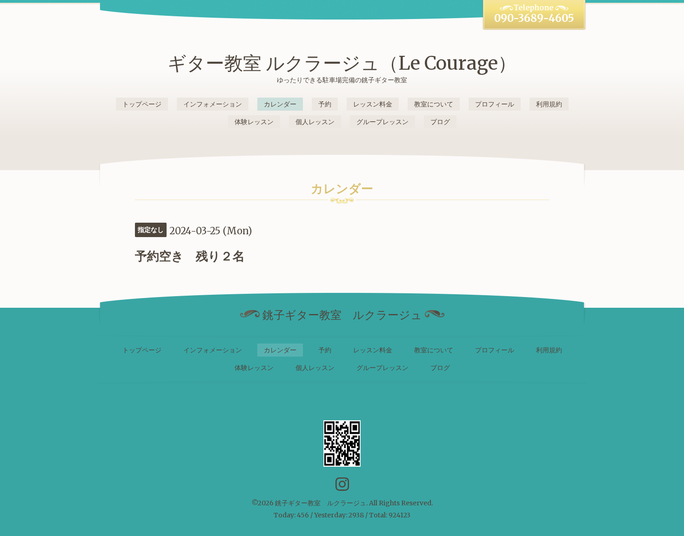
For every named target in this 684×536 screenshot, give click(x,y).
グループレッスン (382, 122)
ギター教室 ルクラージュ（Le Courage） (342, 63)
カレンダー (280, 104)
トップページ (141, 104)
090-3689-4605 (534, 18)
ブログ (440, 122)
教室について (433, 104)
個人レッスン (315, 122)
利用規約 (549, 104)
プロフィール (494, 104)
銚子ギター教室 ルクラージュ (320, 503)
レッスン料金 (372, 104)
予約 (324, 104)
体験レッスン (254, 122)
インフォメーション (212, 104)
